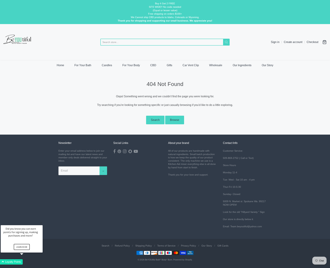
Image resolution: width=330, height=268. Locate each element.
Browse (174, 119)
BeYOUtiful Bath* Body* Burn (158, 260)
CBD (153, 65)
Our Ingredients (242, 65)
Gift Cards (222, 245)
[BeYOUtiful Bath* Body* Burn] (19, 42)
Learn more (21, 247)
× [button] (41, 223)
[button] (26, 262)
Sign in (275, 42)
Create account (293, 42)
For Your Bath (82, 65)
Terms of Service (166, 245)
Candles (107, 65)
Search (155, 119)
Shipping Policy (143, 245)
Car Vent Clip (191, 65)
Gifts (169, 65)
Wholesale (215, 65)
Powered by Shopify (182, 260)
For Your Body (131, 65)
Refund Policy (122, 245)
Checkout (312, 42)
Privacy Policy (188, 245)
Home (60, 65)
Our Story (267, 65)
